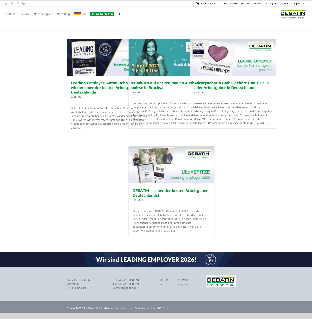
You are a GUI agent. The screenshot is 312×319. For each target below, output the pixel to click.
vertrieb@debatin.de (125, 287)
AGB (159, 308)
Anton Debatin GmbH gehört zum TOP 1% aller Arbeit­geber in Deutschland (232, 85)
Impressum (127, 308)
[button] (119, 14)
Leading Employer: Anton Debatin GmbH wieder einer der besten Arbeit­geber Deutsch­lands (108, 87)
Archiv (165, 308)
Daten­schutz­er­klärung (145, 308)
